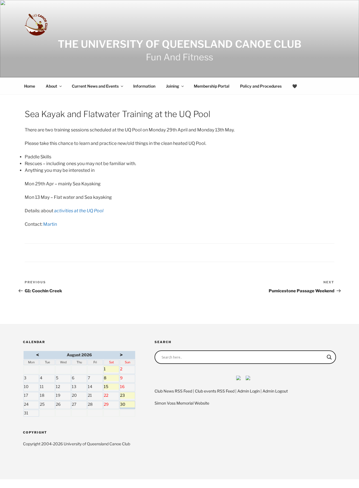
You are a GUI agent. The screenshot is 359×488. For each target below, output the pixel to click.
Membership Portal (211, 86)
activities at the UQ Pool (78, 210)
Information (144, 86)
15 (111, 387)
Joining (172, 86)
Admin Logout (275, 391)
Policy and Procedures (261, 86)
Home (29, 86)
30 (127, 404)
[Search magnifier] (329, 357)
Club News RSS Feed (173, 391)
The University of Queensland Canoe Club (180, 44)
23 (127, 395)
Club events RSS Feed (214, 391)
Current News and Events (95, 86)
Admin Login (248, 391)
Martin (50, 224)
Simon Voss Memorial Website (182, 403)
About (51, 86)
